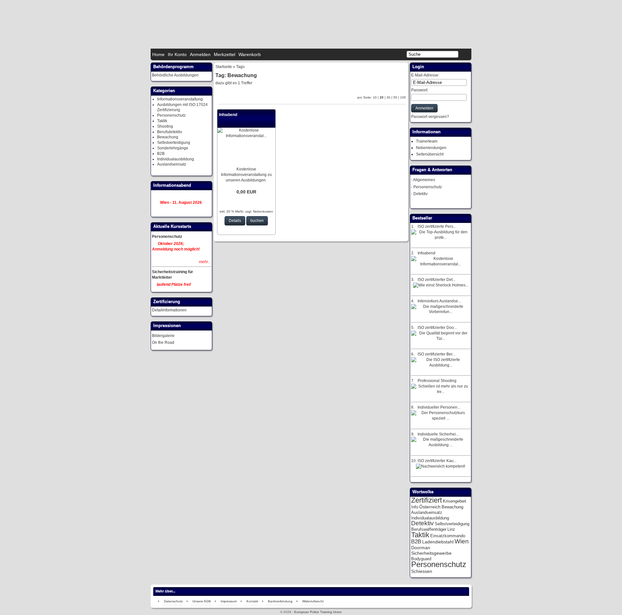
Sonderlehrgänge (172, 148)
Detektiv (420, 193)
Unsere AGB (201, 601)
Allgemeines (424, 180)
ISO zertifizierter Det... (436, 279)
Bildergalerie (163, 335)
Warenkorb (249, 54)
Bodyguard (421, 558)
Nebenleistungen (431, 147)
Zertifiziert (426, 500)
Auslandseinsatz (171, 164)
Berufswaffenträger (428, 529)
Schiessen (421, 571)
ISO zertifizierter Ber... (436, 354)
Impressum (229, 601)
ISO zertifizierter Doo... (437, 327)
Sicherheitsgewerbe (431, 553)
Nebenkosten (262, 211)
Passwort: (419, 90)
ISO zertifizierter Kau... (437, 460)
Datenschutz (173, 601)
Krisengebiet (454, 501)
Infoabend (228, 114)
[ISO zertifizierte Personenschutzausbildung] (440, 237)
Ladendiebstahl (438, 541)
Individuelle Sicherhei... (438, 434)
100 (403, 97)
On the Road (163, 342)
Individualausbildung (175, 159)
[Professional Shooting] (440, 391)
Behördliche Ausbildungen (175, 75)
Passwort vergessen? (430, 116)
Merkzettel (224, 54)
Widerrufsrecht (313, 601)
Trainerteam (426, 141)
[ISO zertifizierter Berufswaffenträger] (440, 365)
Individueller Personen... (439, 407)
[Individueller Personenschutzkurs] (440, 418)
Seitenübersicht (429, 154)
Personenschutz (171, 115)
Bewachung (167, 137)
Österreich (430, 506)
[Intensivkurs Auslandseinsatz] (440, 311)
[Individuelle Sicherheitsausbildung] (440, 445)
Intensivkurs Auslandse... (439, 301)
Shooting (165, 126)
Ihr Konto (177, 54)
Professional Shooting (437, 380)
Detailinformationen (169, 310)
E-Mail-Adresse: (425, 75)
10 (375, 97)
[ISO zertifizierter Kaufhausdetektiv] (440, 466)
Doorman (420, 547)
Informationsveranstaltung (180, 99)
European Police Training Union (318, 612)
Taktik (162, 121)
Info (414, 507)
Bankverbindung (280, 601)
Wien (462, 541)
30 (388, 97)
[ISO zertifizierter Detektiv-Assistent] (440, 285)
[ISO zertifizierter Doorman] (440, 338)
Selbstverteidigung (173, 142)
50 (395, 97)
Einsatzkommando (447, 535)
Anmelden (200, 54)
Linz (451, 529)
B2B (161, 153)
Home (158, 54)
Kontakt (252, 601)
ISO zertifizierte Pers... (437, 226)
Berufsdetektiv (169, 132)
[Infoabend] (440, 264)
